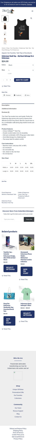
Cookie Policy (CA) (18, 434)
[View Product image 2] (5, 26)
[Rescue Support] (18, 411)
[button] (31, 18)
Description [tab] (5, 105)
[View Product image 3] (5, 33)
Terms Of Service (18, 432)
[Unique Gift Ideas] (18, 389)
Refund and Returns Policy (18, 428)
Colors (4, 65)
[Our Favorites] (18, 395)
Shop (7, 48)
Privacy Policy (18, 439)
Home (3, 48)
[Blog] (18, 414)
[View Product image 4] (5, 41)
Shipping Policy (18, 430)
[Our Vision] (18, 408)
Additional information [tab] (9, 108)
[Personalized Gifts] (18, 392)
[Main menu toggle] (32, 11)
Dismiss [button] (29, 4)
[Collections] (18, 398)
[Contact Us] (18, 417)
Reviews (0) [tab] (5, 112)
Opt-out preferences (18, 437)
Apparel (4, 53)
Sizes (3, 70)
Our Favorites (14, 48)
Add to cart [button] (25, 271)
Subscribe (29, 219)
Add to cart (22, 80)
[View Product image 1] (5, 18)
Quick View (9, 248)
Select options (10, 268)
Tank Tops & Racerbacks (24, 53)
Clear (9, 73)
